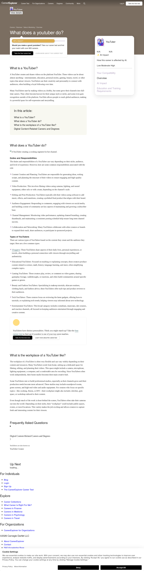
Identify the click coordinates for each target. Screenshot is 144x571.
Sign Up (7, 486)
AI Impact (102, 83)
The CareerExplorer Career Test (19, 489)
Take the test (134, 3)
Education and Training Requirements (108, 89)
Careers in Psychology (14, 514)
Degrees (60, 3)
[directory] (48, 120)
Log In (122, 3)
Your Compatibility (106, 72)
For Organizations (38, 3)
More (78, 3)
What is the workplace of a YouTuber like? (35, 125)
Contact (7, 544)
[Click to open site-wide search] (84, 3)
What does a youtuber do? (36, 32)
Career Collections (12, 501)
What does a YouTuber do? (27, 121)
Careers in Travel (12, 518)
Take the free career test (22, 53)
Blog (6, 479)
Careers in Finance (13, 508)
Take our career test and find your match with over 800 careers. (38, 46)
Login (6, 482)
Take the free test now (22, 338)
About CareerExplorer (14, 541)
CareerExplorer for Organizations (19, 530)
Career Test (25, 3)
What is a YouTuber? (24, 117)
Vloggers (16, 249)
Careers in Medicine (13, 511)
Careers (50, 3)
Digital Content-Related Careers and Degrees (36, 128)
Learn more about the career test (49, 53)
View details (16, 13)
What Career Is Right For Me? (18, 504)
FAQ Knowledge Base (14, 547)
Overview (102, 78)
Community (70, 3)
